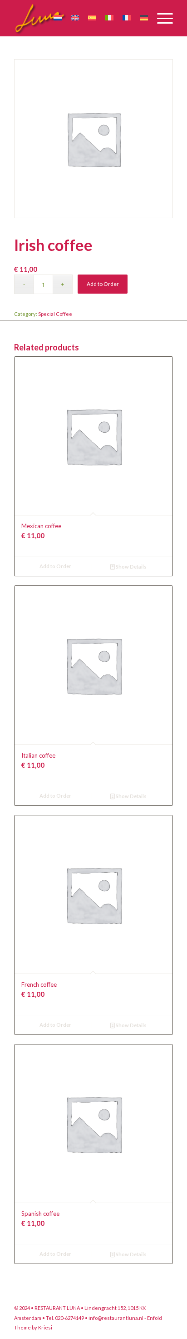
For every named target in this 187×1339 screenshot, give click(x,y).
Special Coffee (55, 314)
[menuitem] (160, 18)
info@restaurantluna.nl (116, 1318)
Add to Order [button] (55, 566)
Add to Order (103, 283)
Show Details (131, 567)
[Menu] (160, 18)
